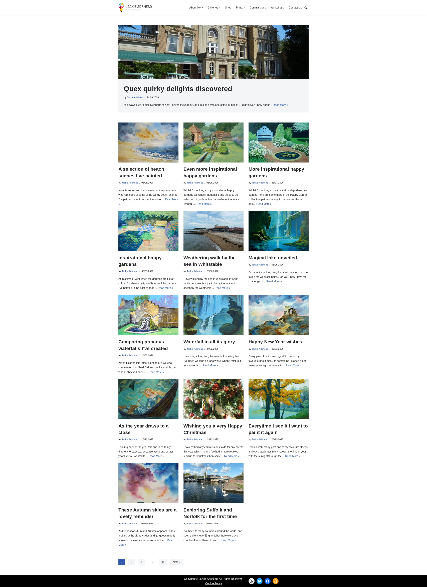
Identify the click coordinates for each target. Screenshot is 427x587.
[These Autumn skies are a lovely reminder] (148, 483)
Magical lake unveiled (273, 257)
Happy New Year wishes (275, 341)
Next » (176, 561)
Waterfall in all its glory (209, 341)
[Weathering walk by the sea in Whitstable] (213, 231)
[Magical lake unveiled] (279, 231)
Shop (228, 7)
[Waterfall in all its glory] (213, 315)
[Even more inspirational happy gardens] (213, 142)
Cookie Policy (213, 583)
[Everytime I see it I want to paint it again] (279, 399)
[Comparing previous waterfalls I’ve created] (148, 315)
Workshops (277, 7)
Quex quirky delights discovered (178, 89)
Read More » (280, 105)
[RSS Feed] (252, 581)
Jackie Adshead (135, 97)
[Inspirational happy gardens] (148, 231)
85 (162, 561)
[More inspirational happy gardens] (279, 142)
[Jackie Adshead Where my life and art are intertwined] (135, 7)
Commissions (258, 7)
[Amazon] (276, 581)
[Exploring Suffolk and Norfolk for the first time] (213, 483)
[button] (202, 7)
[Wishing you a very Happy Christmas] (213, 399)
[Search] (305, 7)
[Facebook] (268, 581)
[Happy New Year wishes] (279, 315)
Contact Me (295, 7)
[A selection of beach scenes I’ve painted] (148, 142)
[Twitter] (260, 581)
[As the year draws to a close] (148, 399)
